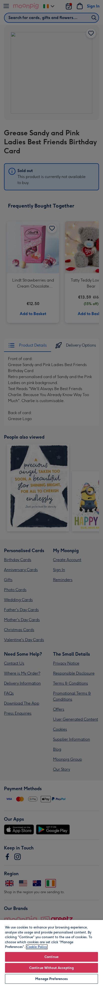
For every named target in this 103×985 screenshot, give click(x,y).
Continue (51, 957)
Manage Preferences (51, 979)
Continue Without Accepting (51, 968)
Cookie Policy (36, 947)
